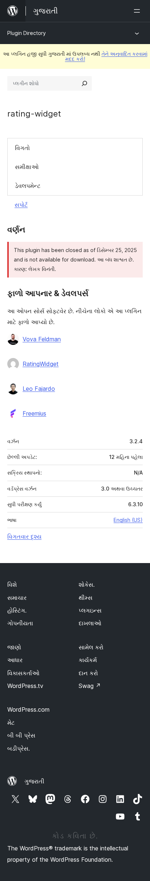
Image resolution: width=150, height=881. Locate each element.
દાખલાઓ (90, 623)
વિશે (12, 584)
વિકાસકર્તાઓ (23, 673)
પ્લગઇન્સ (90, 610)
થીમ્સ (85, 597)
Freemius (34, 413)
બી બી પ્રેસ (21, 735)
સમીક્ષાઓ (27, 166)
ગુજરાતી (34, 781)
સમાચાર (17, 597)
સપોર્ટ (21, 204)
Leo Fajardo (39, 388)
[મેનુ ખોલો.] (138, 11)
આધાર (15, 660)
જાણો (14, 647)
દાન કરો (88, 673)
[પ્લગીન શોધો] (84, 83)
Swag (90, 685)
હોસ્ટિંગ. (17, 610)
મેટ (11, 722)
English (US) (128, 520)
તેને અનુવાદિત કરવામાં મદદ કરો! (106, 56)
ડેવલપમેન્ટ (27, 185)
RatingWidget (41, 363)
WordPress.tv (25, 685)
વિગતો (22, 148)
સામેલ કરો (91, 647)
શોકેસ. (87, 584)
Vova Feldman (42, 339)
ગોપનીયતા (20, 623)
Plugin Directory (26, 33)
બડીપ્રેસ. (18, 748)
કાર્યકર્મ (88, 660)
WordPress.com (28, 709)
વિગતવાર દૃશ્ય (24, 536)
